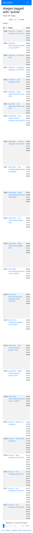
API (3, 530)
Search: (5, 23)
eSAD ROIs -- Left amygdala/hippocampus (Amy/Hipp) (16, 169)
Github (7, 530)
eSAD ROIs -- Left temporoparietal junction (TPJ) (14, 348)
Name (10, 28)
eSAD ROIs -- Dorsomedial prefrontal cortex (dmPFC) (16, 271)
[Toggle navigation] (27, 2)
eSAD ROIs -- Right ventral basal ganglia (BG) (15, 246)
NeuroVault (7, 2)
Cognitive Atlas (16, 530)
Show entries (16, 20)
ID (4, 28)
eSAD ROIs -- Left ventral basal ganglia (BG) (15, 220)
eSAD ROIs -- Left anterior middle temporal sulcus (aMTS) (16, 118)
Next (27, 526)
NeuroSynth (27, 530)
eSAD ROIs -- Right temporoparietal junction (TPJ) (15, 373)
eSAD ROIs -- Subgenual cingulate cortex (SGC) (15, 322)
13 (22, 526)
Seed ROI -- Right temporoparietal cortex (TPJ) (16, 94)
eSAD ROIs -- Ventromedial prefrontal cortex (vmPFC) (16, 399)
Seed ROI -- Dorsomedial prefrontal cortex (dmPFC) (16, 45)
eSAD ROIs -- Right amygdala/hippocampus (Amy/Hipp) (16, 195)
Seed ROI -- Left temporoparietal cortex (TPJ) (16, 106)
